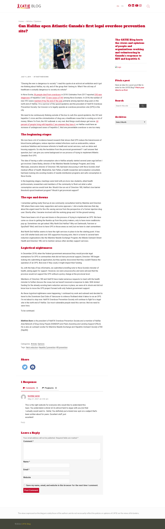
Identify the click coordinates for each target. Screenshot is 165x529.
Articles (29, 21)
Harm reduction (32, 347)
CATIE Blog (26, 524)
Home (21, 21)
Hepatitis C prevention (47, 347)
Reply (23, 422)
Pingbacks (50, 388)
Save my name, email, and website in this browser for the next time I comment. (62, 485)
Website (27, 477)
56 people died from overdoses (47, 94)
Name (26, 462)
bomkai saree (34, 396)
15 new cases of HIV (54, 98)
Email (26, 469)
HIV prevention (62, 347)
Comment (28, 441)
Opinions (37, 21)
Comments (31, 388)
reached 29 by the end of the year (48, 101)
